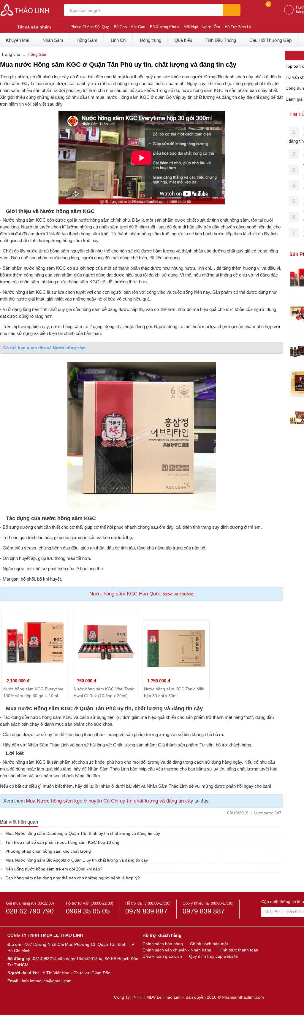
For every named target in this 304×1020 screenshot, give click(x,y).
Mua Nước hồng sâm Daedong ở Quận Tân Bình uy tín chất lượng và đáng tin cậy (82, 833)
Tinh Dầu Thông (220, 40)
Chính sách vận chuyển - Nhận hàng (176, 950)
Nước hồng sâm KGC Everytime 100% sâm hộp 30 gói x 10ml (33, 692)
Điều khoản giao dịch (162, 956)
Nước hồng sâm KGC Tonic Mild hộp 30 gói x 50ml (174, 692)
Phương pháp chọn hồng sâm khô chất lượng (48, 851)
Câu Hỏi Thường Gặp (270, 40)
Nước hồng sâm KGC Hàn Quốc (125, 594)
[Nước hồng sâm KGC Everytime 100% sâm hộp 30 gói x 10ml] (35, 642)
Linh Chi (118, 40)
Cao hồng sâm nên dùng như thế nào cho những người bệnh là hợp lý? (72, 878)
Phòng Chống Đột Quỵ (89, 27)
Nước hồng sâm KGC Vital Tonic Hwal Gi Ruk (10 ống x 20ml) (104, 692)
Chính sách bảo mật (209, 943)
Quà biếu (183, 40)
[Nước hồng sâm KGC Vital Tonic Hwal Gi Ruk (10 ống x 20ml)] (105, 642)
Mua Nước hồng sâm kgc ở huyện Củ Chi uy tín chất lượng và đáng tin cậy (109, 801)
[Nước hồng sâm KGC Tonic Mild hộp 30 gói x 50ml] (176, 647)
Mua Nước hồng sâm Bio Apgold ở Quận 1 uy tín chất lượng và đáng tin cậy (76, 860)
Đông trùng (150, 40)
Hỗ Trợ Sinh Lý (238, 27)
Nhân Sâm (52, 40)
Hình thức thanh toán (238, 950)
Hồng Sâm (87, 40)
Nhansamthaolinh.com (243, 997)
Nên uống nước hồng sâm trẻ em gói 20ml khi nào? (53, 869)
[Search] (231, 10)
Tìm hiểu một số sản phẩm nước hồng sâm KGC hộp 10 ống (62, 842)
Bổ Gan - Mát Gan (129, 27)
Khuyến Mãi (17, 40)
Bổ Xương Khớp (164, 27)
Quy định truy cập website (213, 956)
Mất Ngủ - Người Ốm (201, 27)
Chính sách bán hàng (162, 943)
